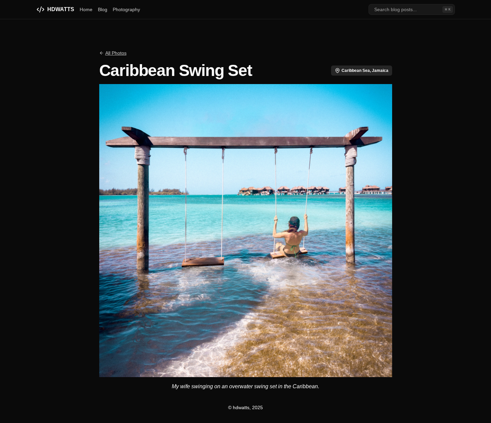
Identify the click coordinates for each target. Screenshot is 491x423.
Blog (102, 9)
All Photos (116, 53)
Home (86, 9)
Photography (126, 9)
